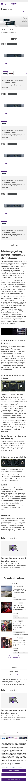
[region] (14, 760)
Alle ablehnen (14, 775)
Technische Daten (13, 671)
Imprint (3, 767)
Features (11, 30)
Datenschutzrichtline (10, 767)
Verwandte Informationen (7, 32)
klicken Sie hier (21, 762)
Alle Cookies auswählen (14, 779)
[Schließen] (26, 741)
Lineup (3, 30)
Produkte (11, 732)
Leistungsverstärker (18, 732)
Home (2, 732)
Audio (6, 732)
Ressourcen (13, 675)
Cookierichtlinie (19, 767)
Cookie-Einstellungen (14, 770)
